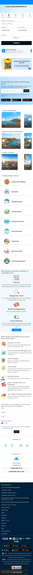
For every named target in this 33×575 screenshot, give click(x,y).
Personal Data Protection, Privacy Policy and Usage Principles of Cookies (15, 498)
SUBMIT (26, 90)
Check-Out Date (23, 30)
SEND (16, 431)
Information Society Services (9, 492)
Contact (3, 525)
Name (2, 408)
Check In (4, 27)
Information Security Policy (8, 495)
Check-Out (21, 27)
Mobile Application (6, 485)
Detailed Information (8, 428)
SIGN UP (16, 330)
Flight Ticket (4, 510)
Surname (3, 412)
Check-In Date (6, 30)
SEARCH (16, 43)
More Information (17, 572)
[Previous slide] (3, 119)
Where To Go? (5, 520)
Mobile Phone (4, 421)
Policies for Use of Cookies (8, 504)
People (4, 35)
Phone (9, 421)
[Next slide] (30, 119)
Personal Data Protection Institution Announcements (15, 502)
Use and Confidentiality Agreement (10, 487)
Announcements (5, 531)
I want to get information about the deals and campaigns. (16, 426)
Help (2, 528)
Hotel (2, 512)
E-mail (2, 416)
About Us (3, 523)
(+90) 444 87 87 (16, 468)
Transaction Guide (6, 490)
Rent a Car (4, 515)
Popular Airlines (5, 507)
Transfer (3, 518)
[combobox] (3, 423)
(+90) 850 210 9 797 (16, 472)
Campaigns (4, 533)
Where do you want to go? (8, 20)
